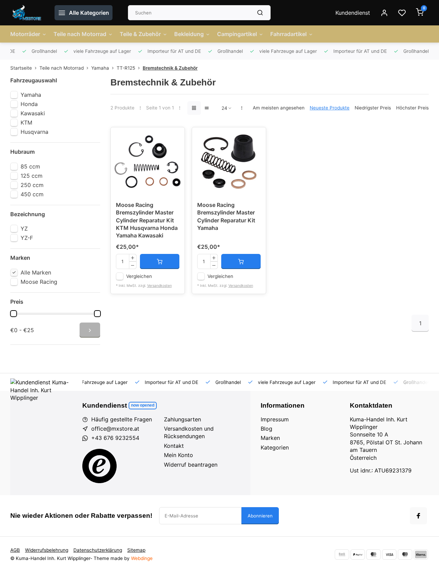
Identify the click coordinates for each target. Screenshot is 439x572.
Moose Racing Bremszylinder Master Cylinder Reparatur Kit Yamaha (226, 216)
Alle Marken (36, 272)
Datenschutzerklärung (97, 550)
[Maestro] (405, 554)
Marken (270, 437)
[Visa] (389, 554)
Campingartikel (237, 34)
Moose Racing (39, 281)
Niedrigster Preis (373, 107)
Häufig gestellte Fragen (121, 419)
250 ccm (32, 185)
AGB (15, 550)
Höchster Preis (412, 107)
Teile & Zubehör (140, 34)
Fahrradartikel (288, 34)
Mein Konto (178, 455)
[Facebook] (418, 515)
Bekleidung (189, 34)
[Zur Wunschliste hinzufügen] (174, 137)
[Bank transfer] (342, 554)
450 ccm (32, 194)
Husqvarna (34, 131)
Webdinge (142, 558)
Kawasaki (33, 113)
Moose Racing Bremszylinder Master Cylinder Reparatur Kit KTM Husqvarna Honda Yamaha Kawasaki (147, 220)
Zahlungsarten (182, 419)
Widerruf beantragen (190, 464)
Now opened (142, 405)
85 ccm (30, 166)
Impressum (275, 419)
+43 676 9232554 (115, 437)
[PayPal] (358, 554)
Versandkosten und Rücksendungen (189, 432)
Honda (29, 104)
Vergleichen (139, 276)
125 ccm (32, 175)
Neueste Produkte (329, 107)
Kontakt (174, 445)
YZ (24, 228)
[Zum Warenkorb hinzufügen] (159, 261)
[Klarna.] (421, 554)
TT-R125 (126, 68)
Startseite (21, 68)
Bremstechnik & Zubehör (170, 68)
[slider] (13, 313)
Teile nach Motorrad (80, 34)
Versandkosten (159, 285)
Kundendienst (352, 12)
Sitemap (136, 550)
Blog (266, 428)
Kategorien (275, 447)
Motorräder (25, 34)
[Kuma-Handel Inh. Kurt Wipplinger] (27, 12)
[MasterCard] (373, 554)
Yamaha (100, 68)
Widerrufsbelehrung (46, 550)
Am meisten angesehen (279, 107)
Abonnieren (260, 515)
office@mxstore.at (115, 428)
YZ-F (27, 237)
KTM (26, 122)
